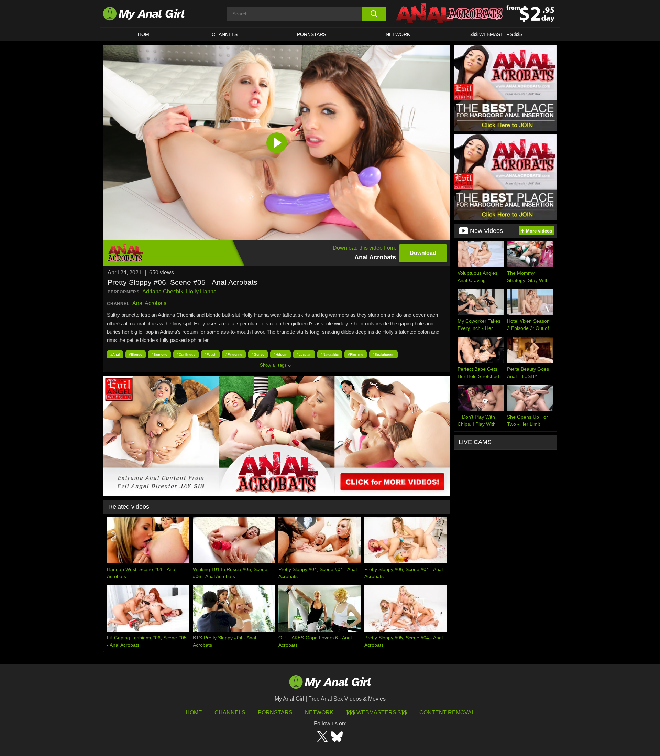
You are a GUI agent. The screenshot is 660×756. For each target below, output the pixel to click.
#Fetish (210, 354)
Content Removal (447, 712)
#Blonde (135, 354)
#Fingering (234, 354)
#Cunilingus (186, 354)
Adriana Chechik (162, 291)
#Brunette (159, 354)
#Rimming (355, 354)
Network (398, 34)
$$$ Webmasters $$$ (376, 712)
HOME (145, 34)
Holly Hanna (201, 291)
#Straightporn (383, 354)
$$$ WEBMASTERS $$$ (496, 34)
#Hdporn (280, 354)
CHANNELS (225, 34)
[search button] (374, 14)
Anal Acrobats (149, 303)
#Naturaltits (330, 354)
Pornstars (311, 34)
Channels (229, 712)
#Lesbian (304, 354)
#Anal (115, 354)
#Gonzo (258, 354)
